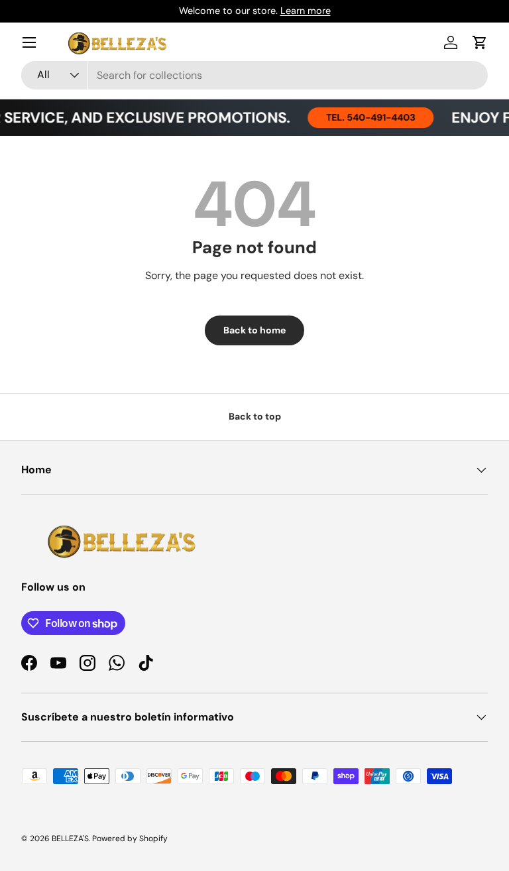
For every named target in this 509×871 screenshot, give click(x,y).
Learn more (305, 11)
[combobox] (254, 75)
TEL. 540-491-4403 (365, 117)
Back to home (254, 330)
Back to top (255, 416)
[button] (479, 42)
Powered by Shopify (130, 838)
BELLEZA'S (70, 838)
